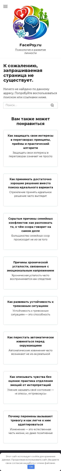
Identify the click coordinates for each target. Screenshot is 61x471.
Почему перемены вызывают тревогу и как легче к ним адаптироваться (30, 420)
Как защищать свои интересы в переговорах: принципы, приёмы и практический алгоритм (30, 141)
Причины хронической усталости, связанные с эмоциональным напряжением (30, 266)
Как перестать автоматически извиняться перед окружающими (30, 341)
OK (31, 466)
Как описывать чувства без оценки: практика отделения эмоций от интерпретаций (30, 381)
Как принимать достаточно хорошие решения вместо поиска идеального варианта (30, 183)
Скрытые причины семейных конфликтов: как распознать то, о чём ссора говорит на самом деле (30, 225)
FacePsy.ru (30, 45)
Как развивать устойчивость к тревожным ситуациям (30, 304)
